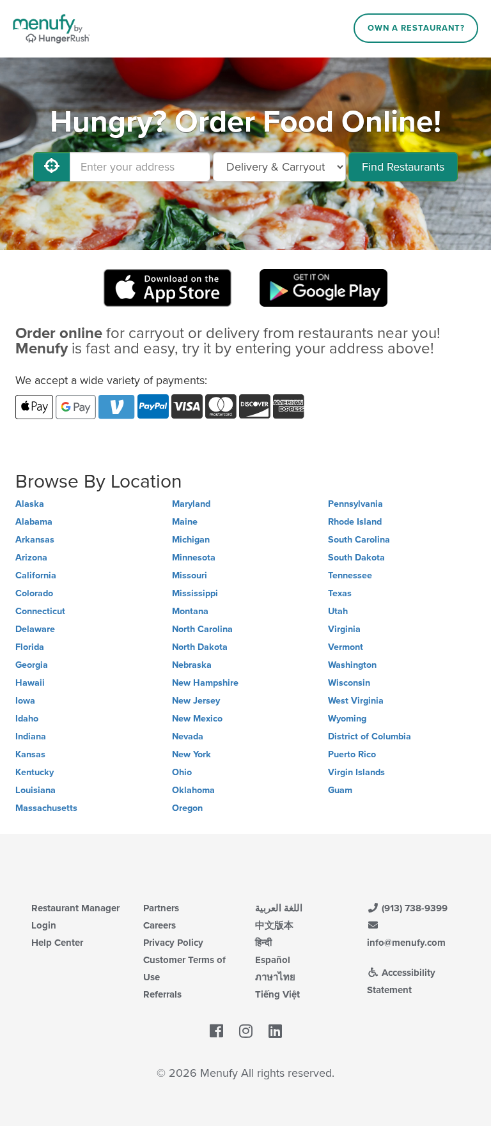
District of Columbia (369, 736)
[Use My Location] (51, 166)
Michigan (191, 539)
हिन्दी (263, 942)
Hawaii (30, 682)
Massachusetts (46, 808)
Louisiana (35, 790)
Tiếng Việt (277, 994)
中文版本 (274, 925)
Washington (352, 664)
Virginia (344, 629)
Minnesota (193, 557)
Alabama (33, 521)
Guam (340, 790)
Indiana (30, 736)
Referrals (162, 994)
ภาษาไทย (275, 977)
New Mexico (197, 718)
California (35, 575)
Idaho (26, 718)
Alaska (29, 503)
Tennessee (350, 575)
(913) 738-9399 (413, 908)
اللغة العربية (278, 908)
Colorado (34, 593)
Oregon (187, 808)
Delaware (35, 629)
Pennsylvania (355, 503)
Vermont (345, 647)
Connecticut (40, 611)
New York (191, 754)
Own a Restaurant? (416, 28)
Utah (338, 611)
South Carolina (359, 539)
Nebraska (192, 664)
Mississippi (195, 593)
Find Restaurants (403, 167)
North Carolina (202, 629)
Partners (161, 908)
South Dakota (356, 557)
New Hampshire (205, 682)
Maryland (191, 503)
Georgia (31, 664)
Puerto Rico (352, 754)
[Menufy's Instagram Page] (246, 1031)
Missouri (189, 575)
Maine (185, 521)
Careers (159, 925)
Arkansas (34, 539)
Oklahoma (193, 790)
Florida (29, 647)
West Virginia (356, 700)
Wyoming (347, 718)
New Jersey (196, 700)
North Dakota (200, 647)
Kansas (30, 754)
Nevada (187, 736)
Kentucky (34, 772)
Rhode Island (355, 521)
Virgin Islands (356, 772)
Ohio (182, 772)
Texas (340, 593)
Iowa (25, 700)
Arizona (31, 557)
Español (272, 960)
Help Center (57, 942)
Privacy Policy (173, 942)
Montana (190, 611)
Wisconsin (349, 682)
